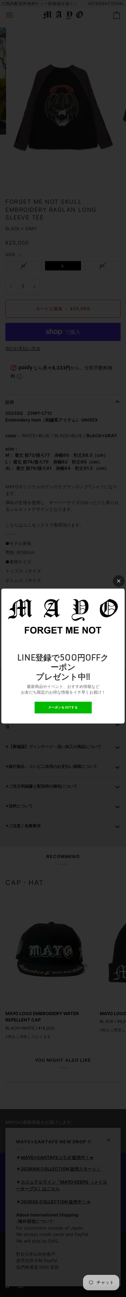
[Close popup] (119, 581)
